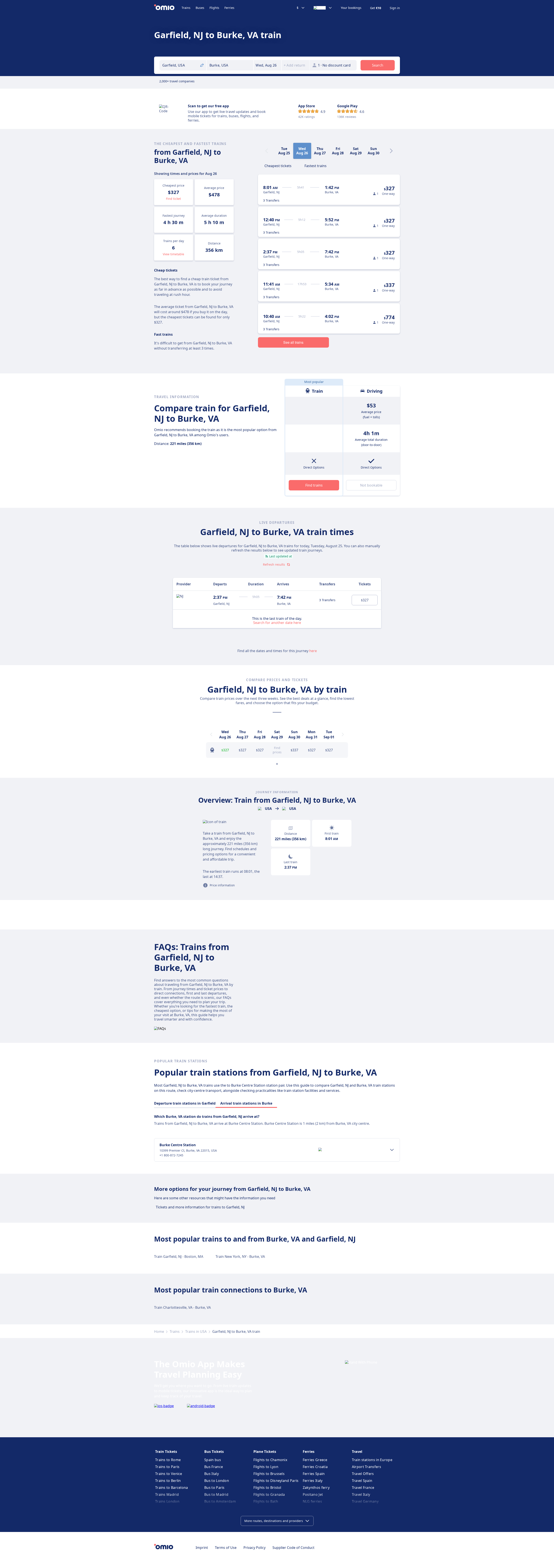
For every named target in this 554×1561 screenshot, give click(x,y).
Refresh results (274, 564)
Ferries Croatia (315, 1466)
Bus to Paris (214, 1487)
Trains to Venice (168, 1473)
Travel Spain (362, 1480)
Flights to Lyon (265, 1466)
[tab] (278, 165)
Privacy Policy (254, 1547)
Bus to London (216, 1480)
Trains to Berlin (168, 1480)
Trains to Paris (167, 1466)
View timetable (173, 254)
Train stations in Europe (372, 1459)
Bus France (213, 1466)
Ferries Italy (313, 1480)
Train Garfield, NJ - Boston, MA (178, 1256)
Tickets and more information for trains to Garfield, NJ (200, 1207)
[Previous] (211, 734)
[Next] (391, 151)
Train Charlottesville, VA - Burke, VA (182, 1307)
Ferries (229, 8)
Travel (357, 1451)
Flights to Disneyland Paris (275, 1480)
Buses (200, 8)
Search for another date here (277, 622)
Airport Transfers (366, 1466)
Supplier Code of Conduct (293, 1547)
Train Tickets (166, 1451)
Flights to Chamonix (270, 1459)
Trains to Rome (168, 1459)
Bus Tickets (214, 1451)
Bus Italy (211, 1473)
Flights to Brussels (269, 1473)
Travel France (363, 1487)
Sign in (395, 8)
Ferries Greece (315, 1459)
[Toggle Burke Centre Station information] (392, 1149)
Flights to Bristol (267, 1487)
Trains (186, 8)
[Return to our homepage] (168, 7)
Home (159, 1331)
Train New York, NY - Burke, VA (240, 1256)
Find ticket (173, 199)
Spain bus (212, 1459)
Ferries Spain (314, 1473)
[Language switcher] (323, 7)
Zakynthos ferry (316, 1487)
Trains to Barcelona (171, 1487)
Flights (214, 8)
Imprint (202, 1547)
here (313, 651)
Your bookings (351, 8)
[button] (267, 65)
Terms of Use (226, 1547)
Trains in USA (196, 1331)
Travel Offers (363, 1473)
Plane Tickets (264, 1451)
